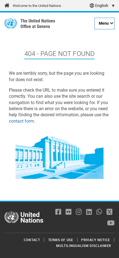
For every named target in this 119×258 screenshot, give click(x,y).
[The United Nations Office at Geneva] (10, 23)
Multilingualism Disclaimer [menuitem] (83, 245)
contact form (21, 121)
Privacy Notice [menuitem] (95, 240)
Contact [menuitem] (32, 240)
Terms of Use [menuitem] (60, 240)
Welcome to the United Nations (37, 6)
